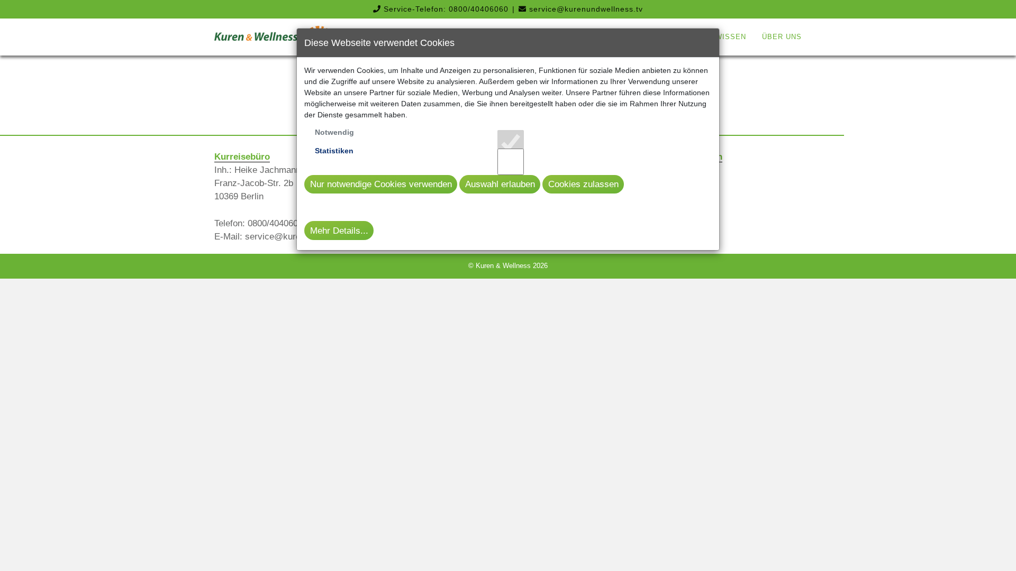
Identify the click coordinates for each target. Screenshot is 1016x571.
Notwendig (334, 132)
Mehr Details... (339, 231)
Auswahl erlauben (500, 184)
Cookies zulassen (583, 184)
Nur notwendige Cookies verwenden (381, 184)
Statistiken (334, 150)
